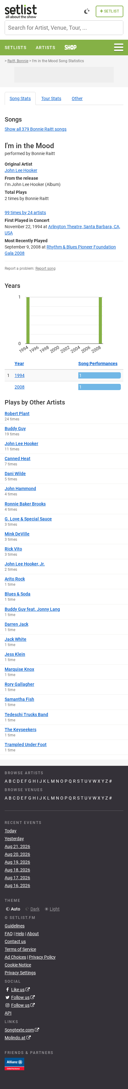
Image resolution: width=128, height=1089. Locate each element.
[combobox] (64, 27)
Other (77, 98)
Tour (51, 98)
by (25, 212)
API (8, 1013)
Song (20, 98)
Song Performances (97, 363)
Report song (45, 268)
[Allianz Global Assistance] (14, 1063)
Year (19, 363)
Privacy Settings (20, 972)
